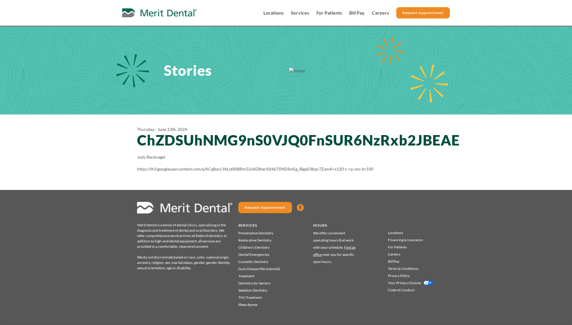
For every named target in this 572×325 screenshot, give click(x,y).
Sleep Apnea (247, 304)
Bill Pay (357, 13)
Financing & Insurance (405, 240)
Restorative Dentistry (254, 240)
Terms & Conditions (403, 268)
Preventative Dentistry (255, 233)
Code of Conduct (401, 290)
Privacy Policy (399, 275)
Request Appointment (423, 12)
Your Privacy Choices (404, 283)
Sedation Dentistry (252, 290)
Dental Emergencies (253, 254)
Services (300, 13)
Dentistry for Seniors (254, 283)
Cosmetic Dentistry (253, 261)
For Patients (329, 13)
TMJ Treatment (250, 297)
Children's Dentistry (254, 247)
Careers (380, 13)
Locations (273, 13)
